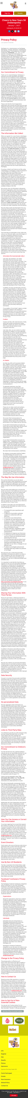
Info (2, 1051)
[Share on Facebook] (9, 31)
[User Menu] (25, 3)
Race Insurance (5, 1079)
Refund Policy (5, 1082)
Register (3, 1054)
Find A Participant (6, 1073)
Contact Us (4, 1085)
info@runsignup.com (8, 467)
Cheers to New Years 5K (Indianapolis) (14, 21)
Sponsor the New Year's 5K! (9, 1069)
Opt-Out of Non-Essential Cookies (12, 1011)
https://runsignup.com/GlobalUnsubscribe (12, 581)
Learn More (16, 1092)
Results (3, 1060)
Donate (20, 13)
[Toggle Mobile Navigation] (1, 3)
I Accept (13, 1095)
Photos (3, 1063)
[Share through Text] (18, 31)
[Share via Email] (15, 31)
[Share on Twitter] (12, 31)
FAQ (2, 1057)
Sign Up (7, 13)
